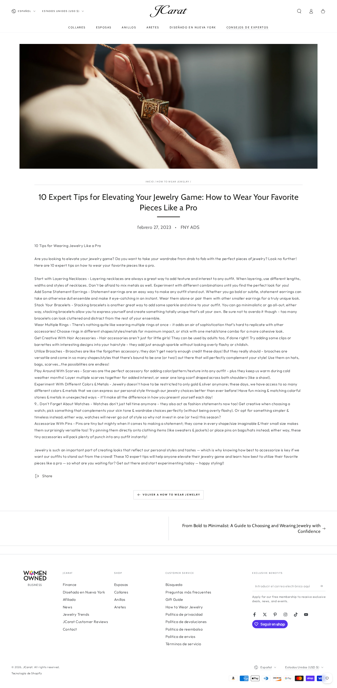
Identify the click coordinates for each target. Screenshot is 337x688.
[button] (299, 11)
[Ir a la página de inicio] (168, 11)
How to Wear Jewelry (173, 181)
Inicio (150, 181)
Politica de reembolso (184, 629)
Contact (70, 629)
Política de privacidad (184, 614)
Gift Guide (174, 599)
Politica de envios (181, 636)
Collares (121, 592)
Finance (70, 584)
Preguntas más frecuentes (188, 592)
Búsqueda (174, 584)
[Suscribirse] (323, 586)
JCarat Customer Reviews (85, 621)
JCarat (28, 667)
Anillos (119, 599)
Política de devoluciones (186, 621)
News (67, 607)
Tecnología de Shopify (26, 673)
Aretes (120, 607)
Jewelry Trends (76, 614)
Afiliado (69, 599)
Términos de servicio (183, 644)
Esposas (121, 584)
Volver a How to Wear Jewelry (171, 494)
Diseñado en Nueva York (84, 592)
